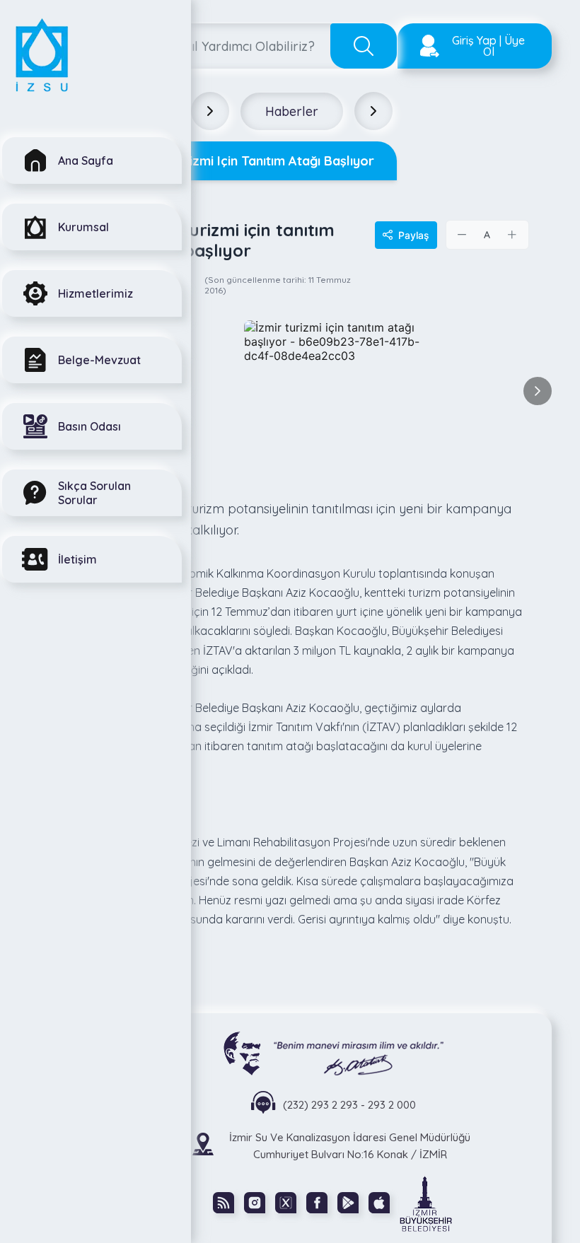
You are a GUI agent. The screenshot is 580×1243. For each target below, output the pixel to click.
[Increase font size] (512, 234)
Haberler (291, 111)
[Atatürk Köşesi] (333, 1052)
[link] (426, 1203)
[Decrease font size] (462, 234)
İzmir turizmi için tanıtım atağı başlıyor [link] (255, 161)
